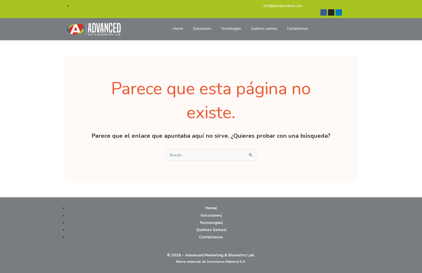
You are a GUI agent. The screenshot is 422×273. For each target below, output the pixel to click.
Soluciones (202, 28)
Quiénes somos (264, 28)
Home (178, 28)
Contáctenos (297, 28)
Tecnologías (231, 28)
